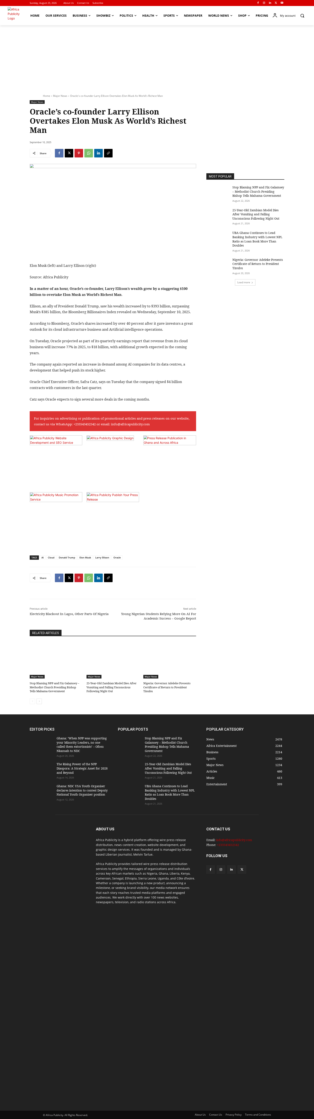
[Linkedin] (270, 3)
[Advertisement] (157, 57)
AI (42, 557)
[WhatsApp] (88, 153)
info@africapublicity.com (130, 424)
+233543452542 (84, 424)
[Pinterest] (79, 153)
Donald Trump (67, 557)
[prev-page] (32, 701)
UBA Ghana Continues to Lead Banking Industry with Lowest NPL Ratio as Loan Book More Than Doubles (257, 239)
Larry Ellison (102, 557)
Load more (243, 282)
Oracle (117, 557)
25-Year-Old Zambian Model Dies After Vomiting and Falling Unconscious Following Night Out (111, 687)
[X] (275, 3)
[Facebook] (258, 3)
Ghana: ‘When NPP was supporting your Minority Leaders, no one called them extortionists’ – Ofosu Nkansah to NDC (82, 744)
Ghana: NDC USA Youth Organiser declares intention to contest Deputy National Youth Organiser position (82, 790)
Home (46, 96)
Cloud (51, 557)
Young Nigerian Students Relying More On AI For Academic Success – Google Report (158, 616)
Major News (60, 96)
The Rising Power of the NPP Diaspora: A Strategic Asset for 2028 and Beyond (82, 768)
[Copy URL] (108, 153)
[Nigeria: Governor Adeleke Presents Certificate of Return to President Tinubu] (169, 660)
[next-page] (39, 701)
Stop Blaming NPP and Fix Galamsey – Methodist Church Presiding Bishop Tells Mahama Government (54, 687)
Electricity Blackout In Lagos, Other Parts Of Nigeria (69, 614)
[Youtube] (281, 3)
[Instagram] (264, 3)
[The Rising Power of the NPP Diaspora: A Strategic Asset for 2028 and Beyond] (41, 770)
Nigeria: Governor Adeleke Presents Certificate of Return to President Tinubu (167, 687)
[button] (302, 15)
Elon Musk (85, 557)
